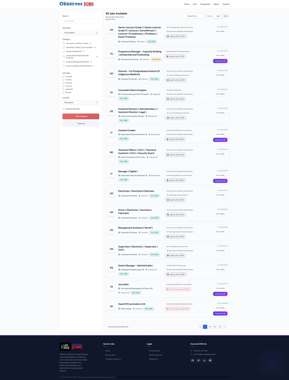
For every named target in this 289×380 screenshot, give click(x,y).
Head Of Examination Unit (131, 304)
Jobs (195, 4)
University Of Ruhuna (128, 42)
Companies (205, 4)
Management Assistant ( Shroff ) (135, 227)
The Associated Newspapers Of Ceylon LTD (137, 288)
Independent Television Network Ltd (134, 134)
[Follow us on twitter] (198, 360)
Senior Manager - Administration (135, 265)
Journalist (123, 284)
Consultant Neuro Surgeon (132, 90)
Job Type (66, 73)
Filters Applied (81, 116)
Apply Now (219, 61)
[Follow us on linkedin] (204, 360)
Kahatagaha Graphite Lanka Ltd (132, 270)
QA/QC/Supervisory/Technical (178, 195)
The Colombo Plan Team (130, 59)
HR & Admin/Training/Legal (177, 265)
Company (66, 28)
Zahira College (126, 309)
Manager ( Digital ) (128, 171)
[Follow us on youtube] (210, 360)
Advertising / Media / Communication (180, 130)
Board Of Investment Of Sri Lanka (133, 157)
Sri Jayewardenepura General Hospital (135, 94)
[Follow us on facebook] (192, 360)
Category (66, 39)
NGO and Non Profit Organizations (179, 51)
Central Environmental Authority (132, 116)
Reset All (81, 123)
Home (186, 4)
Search (65, 16)
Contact (226, 4)
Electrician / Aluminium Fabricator (136, 191)
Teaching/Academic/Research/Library (180, 27)
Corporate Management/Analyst (178, 75)
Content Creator (127, 130)
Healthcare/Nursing (174, 90)
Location (66, 98)
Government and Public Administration (180, 31)
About (216, 4)
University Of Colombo (129, 79)
